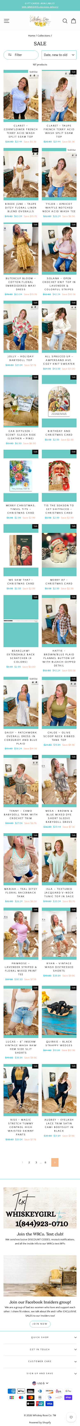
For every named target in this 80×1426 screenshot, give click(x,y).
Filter (18, 55)
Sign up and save (40, 1374)
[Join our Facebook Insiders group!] (40, 1275)
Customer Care (39, 1361)
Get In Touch (40, 1350)
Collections (44, 35)
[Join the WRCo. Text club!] (40, 1207)
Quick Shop (40, 1337)
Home (31, 35)
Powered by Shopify (40, 1422)
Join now (40, 1324)
